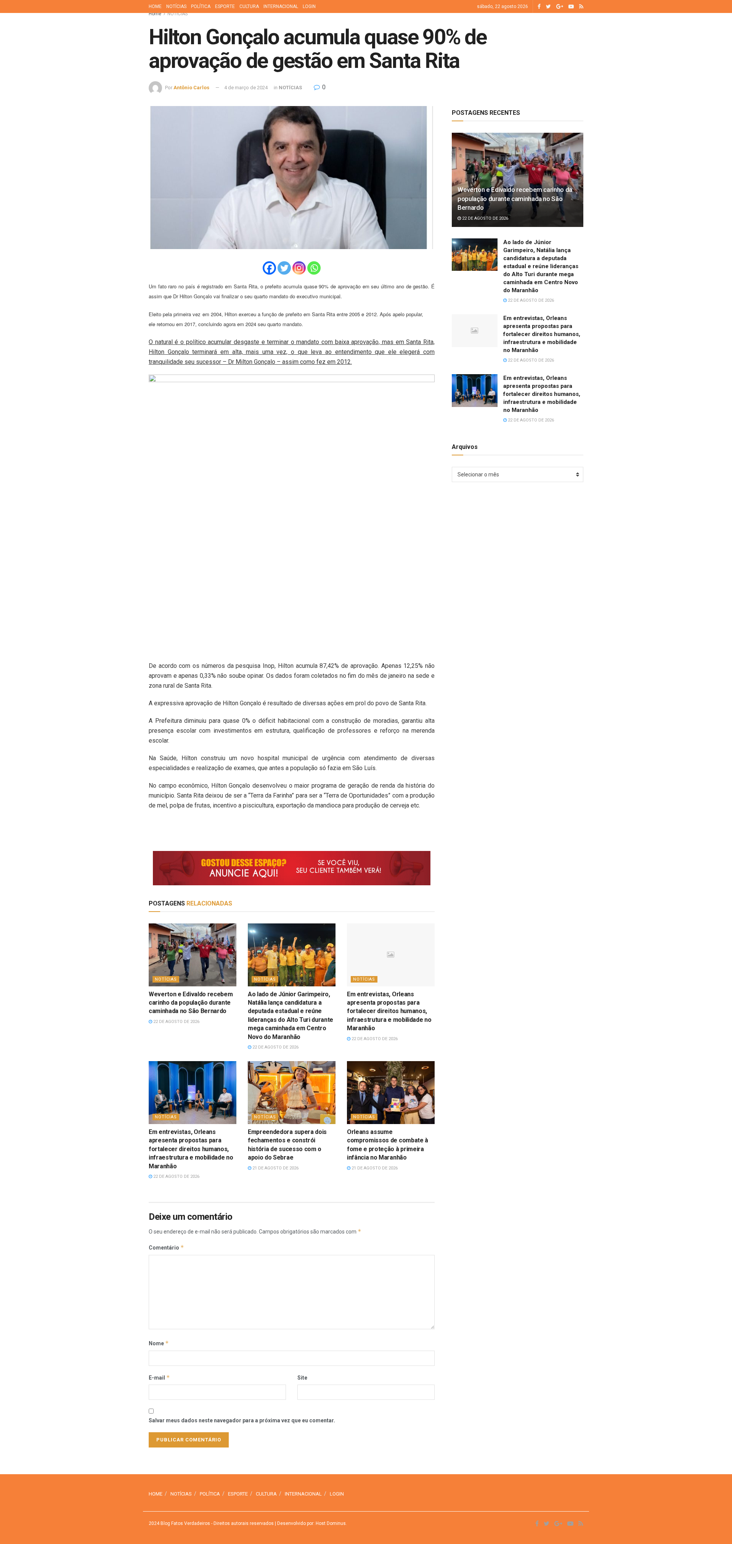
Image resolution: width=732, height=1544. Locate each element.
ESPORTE (225, 6)
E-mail (159, 1377)
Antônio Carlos (191, 87)
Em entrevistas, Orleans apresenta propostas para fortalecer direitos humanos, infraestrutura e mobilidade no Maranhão (389, 1011)
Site (302, 1378)
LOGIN (309, 6)
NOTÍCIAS (176, 6)
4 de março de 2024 (246, 87)
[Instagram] (299, 268)
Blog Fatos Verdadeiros (184, 1523)
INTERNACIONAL (280, 6)
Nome (159, 1343)
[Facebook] (269, 268)
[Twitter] (284, 268)
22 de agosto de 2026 (175, 1021)
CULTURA (249, 6)
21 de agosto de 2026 (275, 1168)
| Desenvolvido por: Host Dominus (310, 1523)
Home (155, 13)
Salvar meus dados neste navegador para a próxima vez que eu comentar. (242, 1420)
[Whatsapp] (314, 268)
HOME (155, 6)
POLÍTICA (200, 6)
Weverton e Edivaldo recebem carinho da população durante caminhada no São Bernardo (191, 1003)
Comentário (166, 1247)
